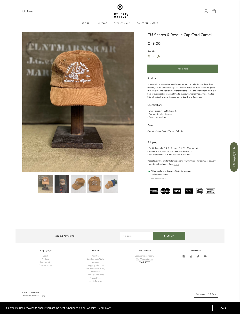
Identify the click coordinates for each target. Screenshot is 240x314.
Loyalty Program (95, 281)
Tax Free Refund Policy (95, 268)
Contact (95, 262)
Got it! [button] (223, 308)
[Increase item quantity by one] (158, 57)
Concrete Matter (147, 23)
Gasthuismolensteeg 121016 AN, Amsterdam (144, 257)
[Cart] (214, 11)
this (160, 161)
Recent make (122, 23)
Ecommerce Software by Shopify (33, 296)
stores (176, 164)
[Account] (206, 11)
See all (86, 23)
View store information (158, 178)
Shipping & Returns (96, 265)
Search (30, 11)
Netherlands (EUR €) (205, 294)
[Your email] (136, 236)
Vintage (102, 23)
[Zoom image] (78, 103)
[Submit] (25, 11)
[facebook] (183, 256)
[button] (33, 103)
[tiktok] (198, 256)
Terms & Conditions (95, 274)
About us (95, 256)
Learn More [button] (104, 308)
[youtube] (205, 256)
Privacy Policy (95, 278)
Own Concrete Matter (96, 259)
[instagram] (190, 256)
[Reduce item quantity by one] (148, 57)
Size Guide (95, 271)
